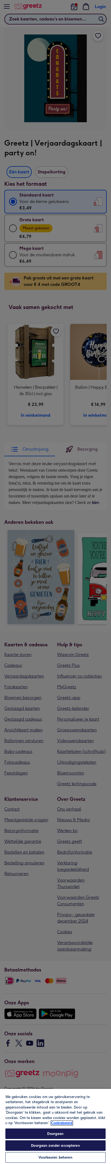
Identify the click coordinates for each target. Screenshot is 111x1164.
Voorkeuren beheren (55, 1157)
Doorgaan (55, 1134)
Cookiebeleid (61, 1123)
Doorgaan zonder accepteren (55, 1146)
